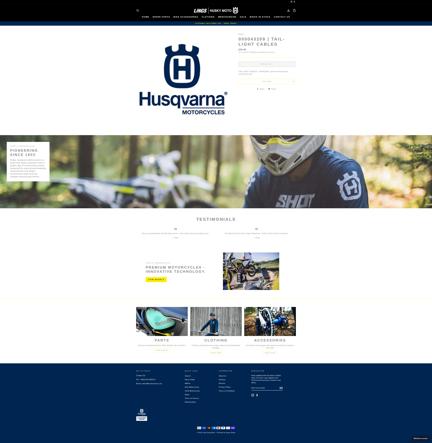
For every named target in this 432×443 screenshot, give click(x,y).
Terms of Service (192, 398)
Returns (222, 383)
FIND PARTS (162, 350)
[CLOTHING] (216, 321)
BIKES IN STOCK (260, 17)
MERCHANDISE (227, 17)
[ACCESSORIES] (270, 321)
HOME (145, 17)
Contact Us (140, 375)
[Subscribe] (281, 388)
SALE (243, 17)
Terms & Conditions (227, 391)
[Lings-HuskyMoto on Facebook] (257, 395)
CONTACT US (282, 17)
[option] (216, 24)
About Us (222, 376)
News (187, 395)
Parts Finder (190, 380)
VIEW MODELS (156, 279)
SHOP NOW (216, 353)
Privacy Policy (225, 387)
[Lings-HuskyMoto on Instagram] (252, 395)
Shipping (253, 52)
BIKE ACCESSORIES (185, 17)
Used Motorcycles (192, 391)
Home (240, 34)
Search (188, 376)
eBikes (187, 383)
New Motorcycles (192, 387)
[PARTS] (162, 321)
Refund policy (190, 402)
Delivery (222, 380)
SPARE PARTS (161, 17)
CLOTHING (208, 17)
